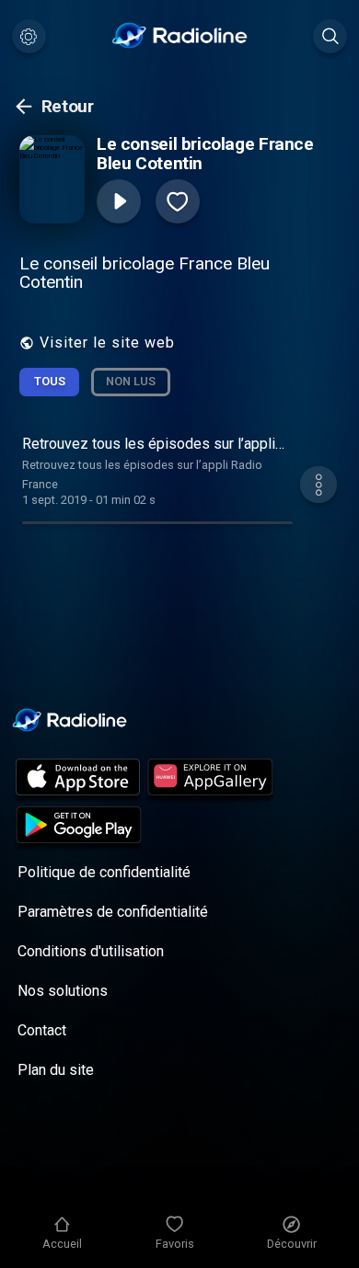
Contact (41, 1030)
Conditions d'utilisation (90, 951)
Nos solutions (62, 991)
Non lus (131, 381)
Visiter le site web (107, 342)
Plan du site (55, 1070)
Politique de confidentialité (104, 872)
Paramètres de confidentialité (112, 911)
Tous (49, 381)
